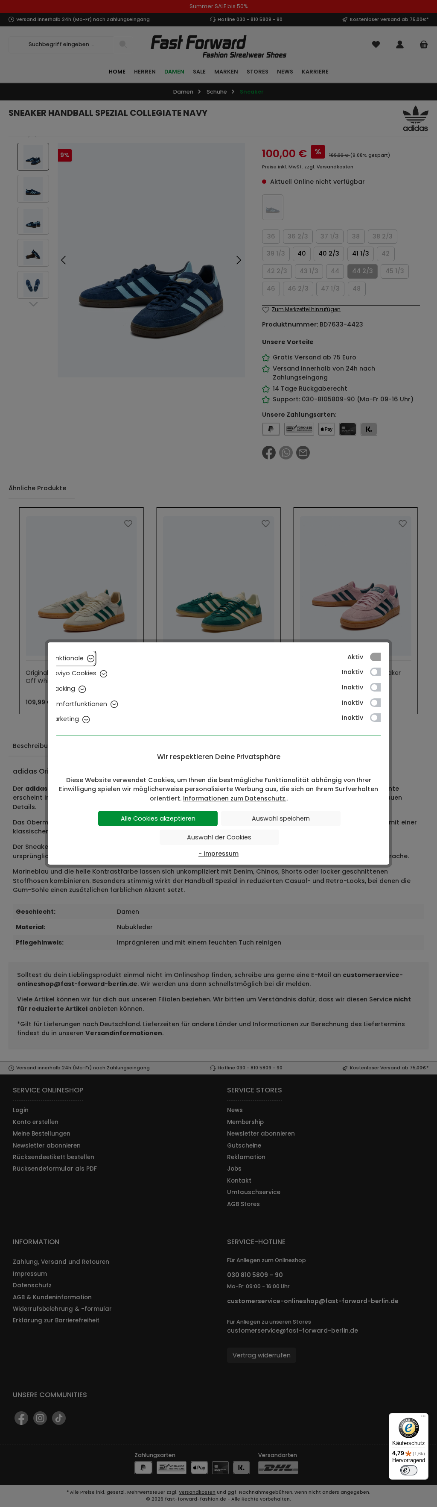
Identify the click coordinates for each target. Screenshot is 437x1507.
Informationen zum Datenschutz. (234, 798)
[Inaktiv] (379, 672)
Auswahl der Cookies (219, 837)
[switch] (408, 1470)
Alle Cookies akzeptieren (158, 818)
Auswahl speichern (281, 818)
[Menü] (423, 1418)
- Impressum (218, 853)
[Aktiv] (379, 657)
